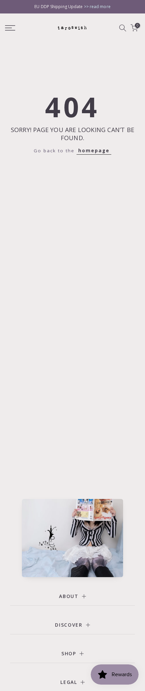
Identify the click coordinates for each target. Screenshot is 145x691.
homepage (94, 151)
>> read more (97, 6)
